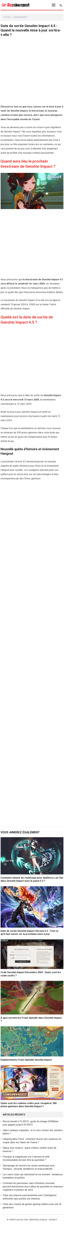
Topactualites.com (18, 1220)
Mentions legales (38, 1220)
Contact (53, 1220)
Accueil (7, 17)
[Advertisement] (32, 71)
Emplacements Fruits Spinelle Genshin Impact (26, 1059)
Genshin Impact (21, 17)
